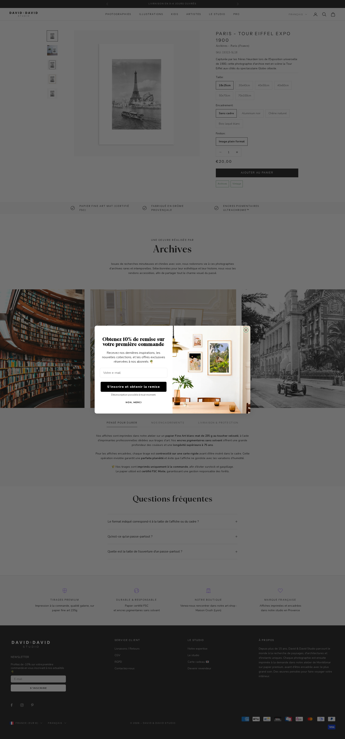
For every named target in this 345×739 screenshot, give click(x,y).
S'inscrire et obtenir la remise (133, 387)
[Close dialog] (246, 330)
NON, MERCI (134, 402)
